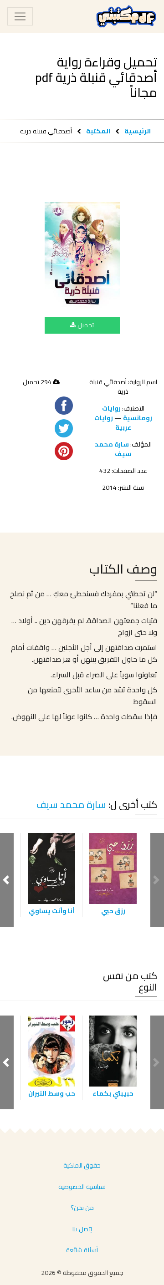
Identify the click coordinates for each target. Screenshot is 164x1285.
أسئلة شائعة (82, 1250)
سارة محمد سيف (113, 449)
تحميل (85, 325)
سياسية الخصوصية (82, 1187)
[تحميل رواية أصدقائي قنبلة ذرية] (82, 256)
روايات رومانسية (127, 413)
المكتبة (98, 131)
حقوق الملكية (82, 1165)
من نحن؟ (82, 1208)
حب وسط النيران (51, 1093)
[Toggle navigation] (20, 16)
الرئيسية (137, 131)
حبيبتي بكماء (112, 1093)
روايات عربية (112, 422)
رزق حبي (113, 911)
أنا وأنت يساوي (52, 911)
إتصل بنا (82, 1229)
